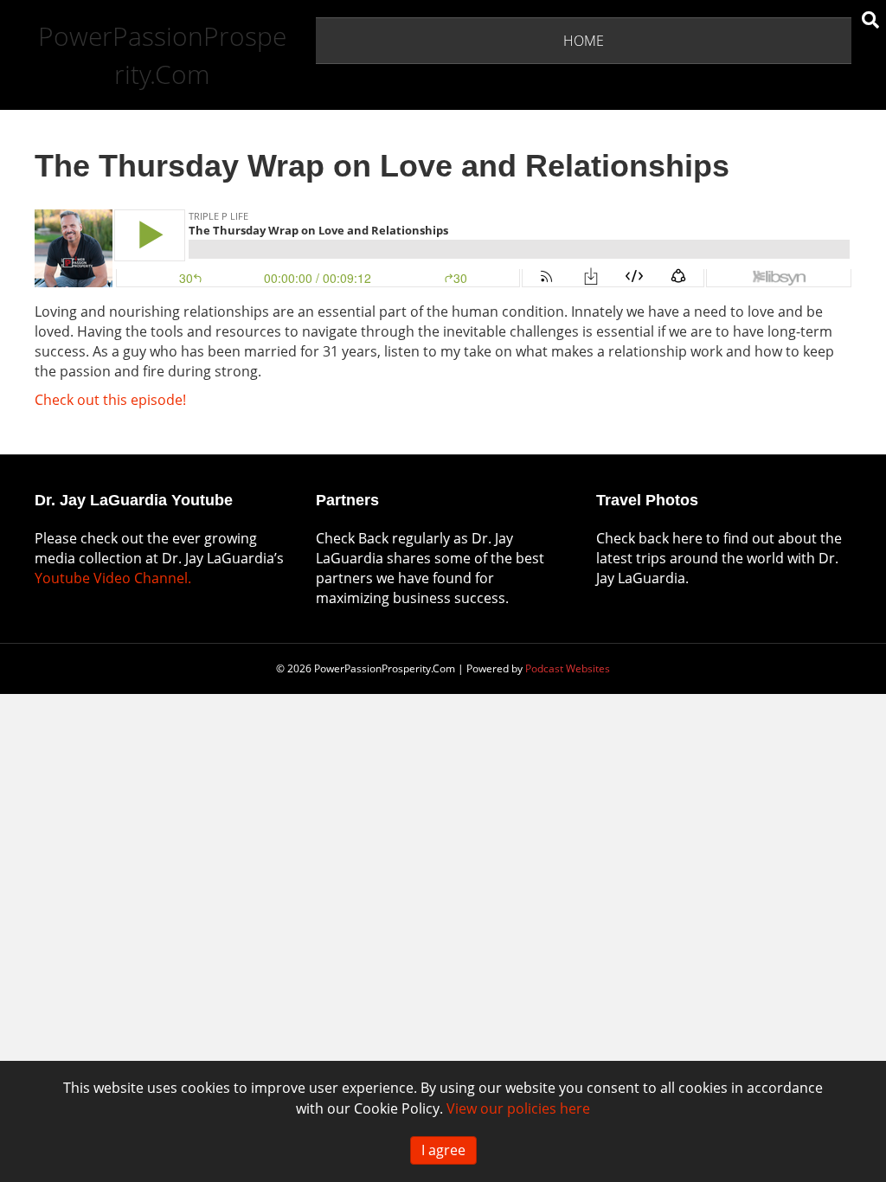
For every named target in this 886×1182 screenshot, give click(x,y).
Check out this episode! (110, 399)
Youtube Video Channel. (113, 578)
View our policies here (518, 1108)
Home (583, 40)
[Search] (870, 19)
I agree (443, 1150)
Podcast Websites (567, 668)
